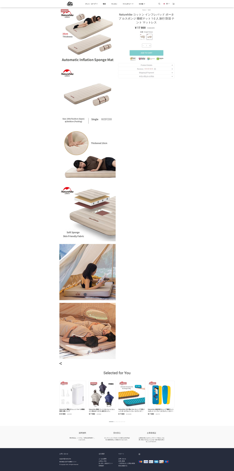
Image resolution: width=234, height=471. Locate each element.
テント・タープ (90, 4)
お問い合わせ (122, 459)
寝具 (104, 4)
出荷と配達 (121, 461)
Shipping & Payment (146, 73)
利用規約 (101, 466)
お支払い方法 (102, 461)
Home (144, 10)
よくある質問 (102, 459)
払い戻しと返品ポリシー (106, 463)
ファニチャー (127, 4)
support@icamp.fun (65, 459)
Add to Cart (146, 53)
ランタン (114, 4)
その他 (141, 4)
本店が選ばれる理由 (146, 76)
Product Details (146, 65)
